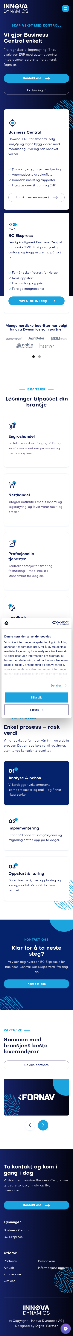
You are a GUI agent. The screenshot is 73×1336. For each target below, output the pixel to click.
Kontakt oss (36, 78)
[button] (65, 8)
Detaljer (56, 685)
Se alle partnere (36, 1065)
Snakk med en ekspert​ (37, 197)
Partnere (10, 1261)
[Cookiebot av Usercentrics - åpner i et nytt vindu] (52, 623)
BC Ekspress (13, 1237)
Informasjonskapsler (53, 1268)
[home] (16, 8)
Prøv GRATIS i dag (36, 301)
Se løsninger (36, 90)
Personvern (46, 1261)
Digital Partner (46, 1326)
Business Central (16, 1230)
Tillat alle (36, 697)
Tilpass (34, 709)
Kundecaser (13, 1274)
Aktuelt (9, 1268)
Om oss (9, 1281)
